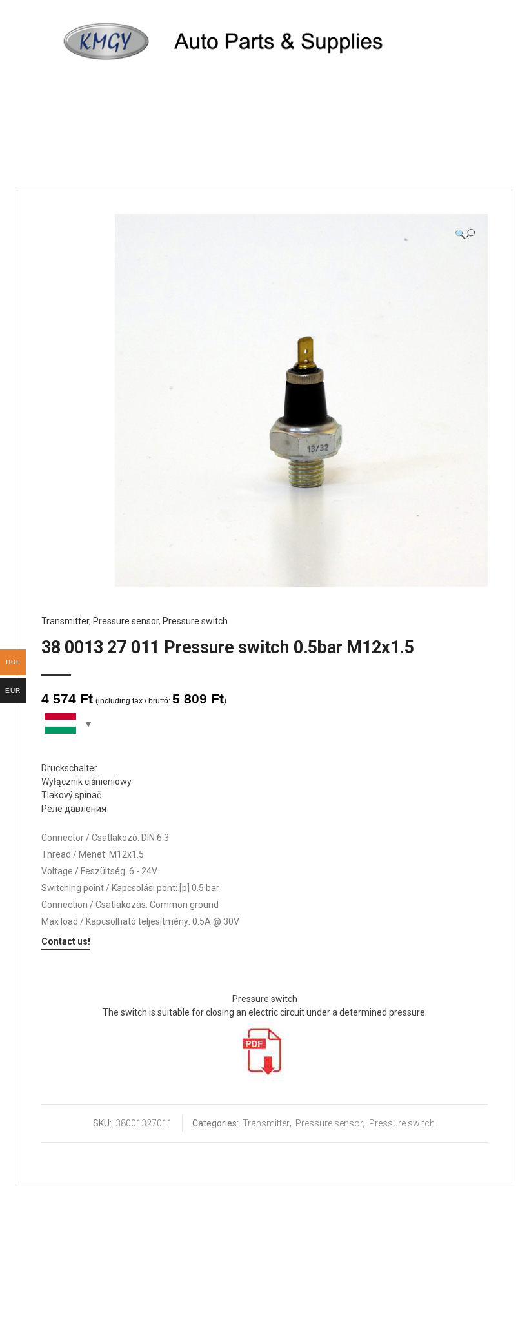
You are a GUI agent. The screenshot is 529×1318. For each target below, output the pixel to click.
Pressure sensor (126, 621)
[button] (465, 233)
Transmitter (65, 621)
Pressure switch (195, 621)
